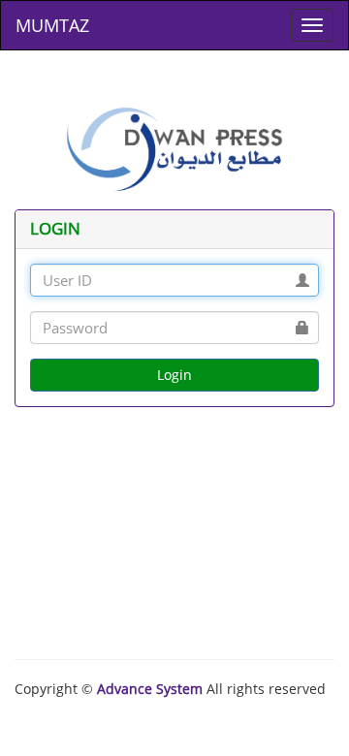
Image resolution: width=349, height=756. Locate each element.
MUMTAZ (52, 25)
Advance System (150, 688)
